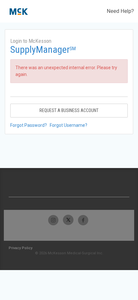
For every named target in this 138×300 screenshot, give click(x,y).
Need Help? (120, 11)
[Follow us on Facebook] (83, 220)
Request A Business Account (69, 110)
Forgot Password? (28, 125)
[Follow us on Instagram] (53, 220)
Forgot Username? (68, 125)
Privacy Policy (20, 248)
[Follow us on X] (68, 220)
